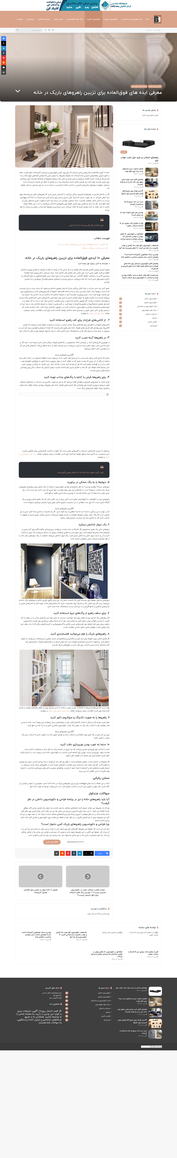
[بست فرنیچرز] (157, 19)
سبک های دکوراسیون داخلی (59, 711)
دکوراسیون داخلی (94, 19)
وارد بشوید (90, 914)
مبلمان (20, 19)
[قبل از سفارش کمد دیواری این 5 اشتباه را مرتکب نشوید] (151, 226)
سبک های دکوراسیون (75, 19)
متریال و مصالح (44, 19)
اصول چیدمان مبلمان (97, 313)
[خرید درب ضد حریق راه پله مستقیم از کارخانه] (151, 205)
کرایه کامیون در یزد (55, 998)
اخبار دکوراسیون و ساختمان (132, 19)
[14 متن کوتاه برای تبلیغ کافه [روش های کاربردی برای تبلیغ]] (151, 194)
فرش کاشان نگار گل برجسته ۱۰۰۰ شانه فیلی (86, 225)
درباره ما (149, 30)
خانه (147, 19)
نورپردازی (31, 19)
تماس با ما (157, 30)
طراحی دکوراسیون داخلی (150, 115)
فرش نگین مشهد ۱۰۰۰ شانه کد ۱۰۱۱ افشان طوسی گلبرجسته (80, 472)
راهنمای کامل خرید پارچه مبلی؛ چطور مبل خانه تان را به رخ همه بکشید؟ (131, 182)
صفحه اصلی (156, 38)
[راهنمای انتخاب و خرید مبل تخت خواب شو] (155, 991)
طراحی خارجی (58, 19)
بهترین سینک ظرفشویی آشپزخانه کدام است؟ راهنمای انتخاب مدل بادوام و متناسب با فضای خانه (36, 934)
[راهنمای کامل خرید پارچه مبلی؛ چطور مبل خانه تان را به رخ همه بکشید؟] (151, 182)
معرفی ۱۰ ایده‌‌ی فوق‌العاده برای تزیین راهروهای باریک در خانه (81, 244)
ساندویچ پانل (57, 995)
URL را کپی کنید (52, 842)
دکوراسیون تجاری (111, 19)
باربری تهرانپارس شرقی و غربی (52, 993)
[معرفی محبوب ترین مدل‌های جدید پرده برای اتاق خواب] (151, 172)
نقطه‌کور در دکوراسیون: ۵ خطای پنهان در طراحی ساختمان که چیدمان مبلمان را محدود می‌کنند (131, 236)
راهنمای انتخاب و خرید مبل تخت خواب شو (131, 988)
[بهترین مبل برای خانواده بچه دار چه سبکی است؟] (151, 215)
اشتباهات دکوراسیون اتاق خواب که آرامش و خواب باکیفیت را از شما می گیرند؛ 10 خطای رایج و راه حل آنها (71, 934)
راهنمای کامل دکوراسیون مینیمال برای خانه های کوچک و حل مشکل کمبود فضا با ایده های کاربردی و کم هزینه (139, 266)
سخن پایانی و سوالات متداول (93, 248)
